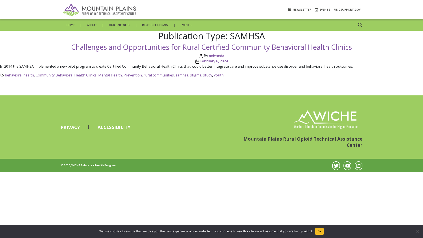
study (207, 75)
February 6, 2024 (214, 61)
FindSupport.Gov (347, 9)
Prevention (133, 75)
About (92, 25)
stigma (195, 75)
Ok (319, 231)
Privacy (70, 127)
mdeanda (216, 55)
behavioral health (19, 75)
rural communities (159, 75)
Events (324, 9)
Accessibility (114, 127)
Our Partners (119, 25)
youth (219, 75)
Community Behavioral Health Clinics (66, 75)
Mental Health (110, 75)
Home (71, 25)
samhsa (182, 75)
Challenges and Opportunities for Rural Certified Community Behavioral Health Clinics (211, 47)
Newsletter (301, 9)
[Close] (417, 231)
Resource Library (155, 25)
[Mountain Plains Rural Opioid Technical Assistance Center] (99, 9)
